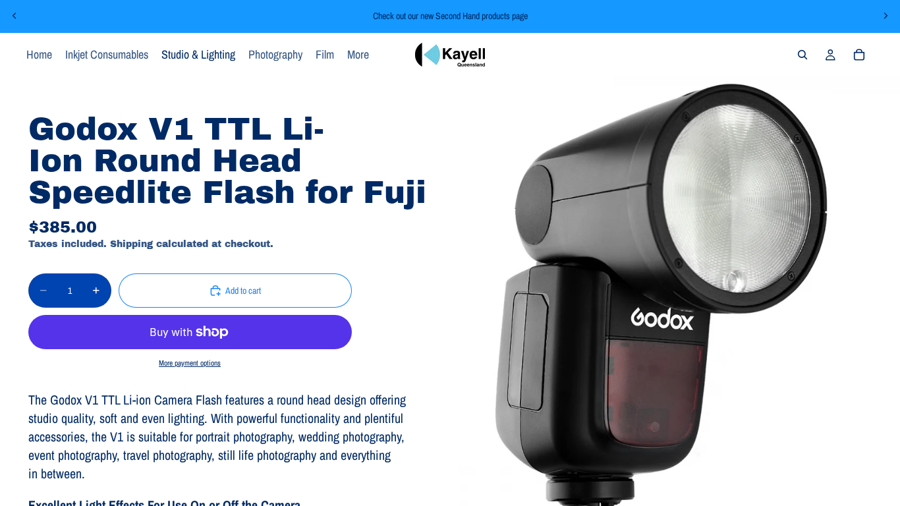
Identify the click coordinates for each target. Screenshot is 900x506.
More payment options (190, 363)
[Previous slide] (14, 15)
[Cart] (859, 54)
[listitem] (358, 54)
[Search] (802, 54)
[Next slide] (885, 15)
